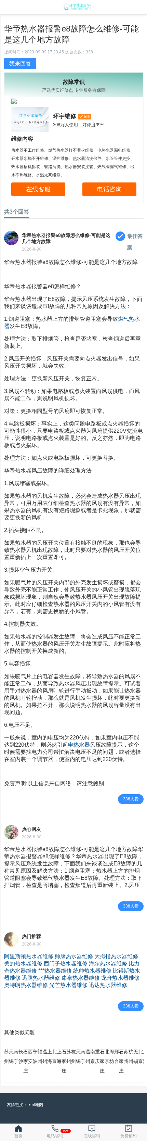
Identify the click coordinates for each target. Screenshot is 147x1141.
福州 (40, 1056)
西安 (30, 1056)
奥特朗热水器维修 (26, 985)
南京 (92, 1056)
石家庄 (25, 1061)
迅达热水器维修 (108, 985)
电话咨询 (109, 189)
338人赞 (130, 799)
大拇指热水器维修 (116, 956)
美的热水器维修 (23, 963)
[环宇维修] (77, 8)
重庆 (97, 1056)
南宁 (16, 1056)
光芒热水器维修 (68, 985)
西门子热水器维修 (66, 963)
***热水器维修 (55, 971)
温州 (44, 1056)
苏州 (6, 1056)
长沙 (20, 1056)
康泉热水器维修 (81, 978)
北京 (54, 1056)
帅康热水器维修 (74, 956)
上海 (49, 1056)
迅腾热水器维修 (41, 978)
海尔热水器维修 (108, 963)
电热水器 (79, 745)
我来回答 (20, 63)
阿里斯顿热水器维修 (28, 956)
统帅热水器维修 (92, 971)
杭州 (73, 1056)
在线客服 (38, 189)
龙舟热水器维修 (120, 978)
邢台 (116, 1056)
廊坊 (111, 1056)
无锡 (11, 1056)
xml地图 (35, 1104)
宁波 (35, 1056)
